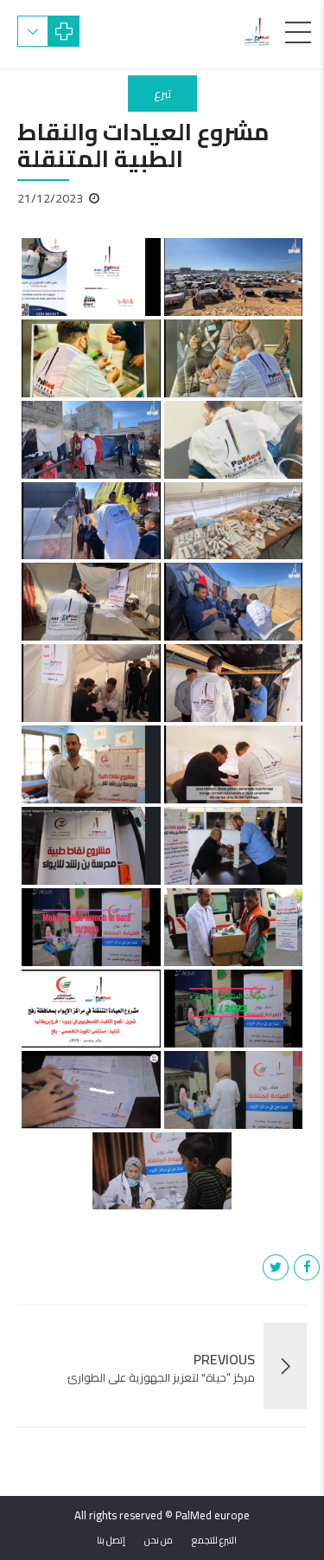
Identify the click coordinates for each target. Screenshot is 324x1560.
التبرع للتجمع (214, 1540)
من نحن (158, 1540)
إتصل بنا (111, 1540)
